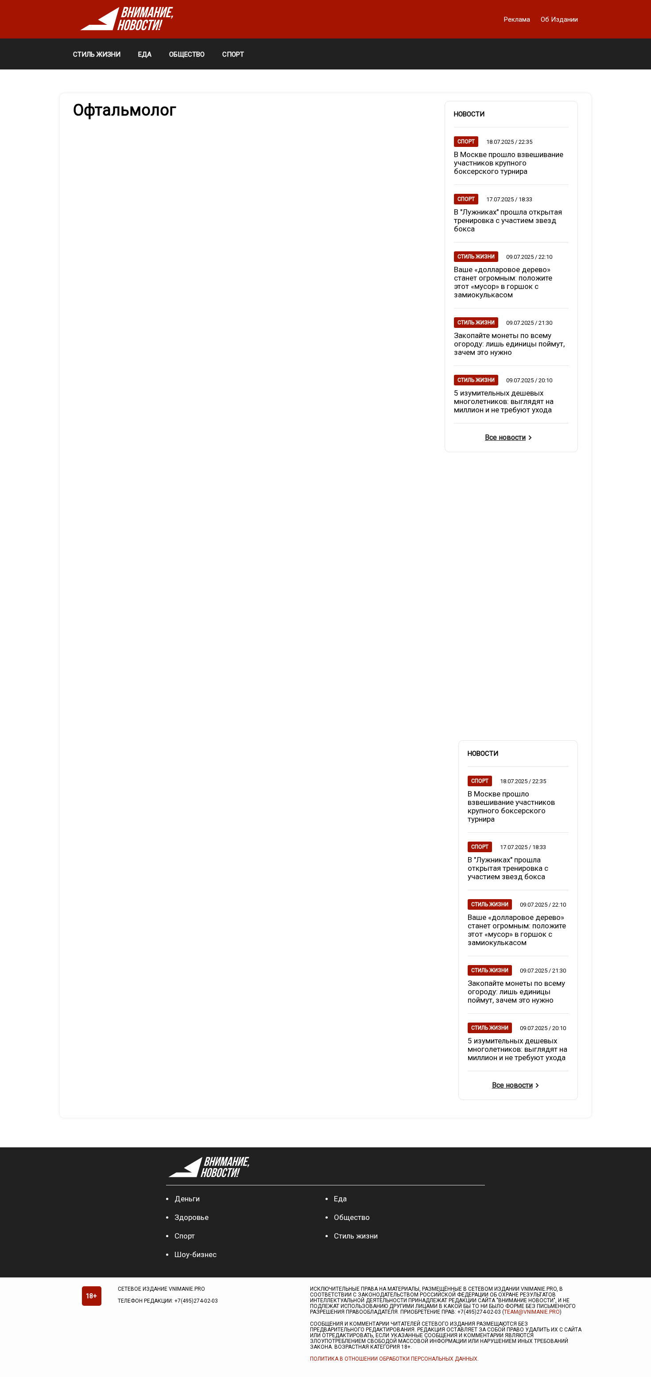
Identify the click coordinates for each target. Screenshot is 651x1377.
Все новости (505, 437)
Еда (340, 1198)
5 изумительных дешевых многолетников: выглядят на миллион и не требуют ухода (504, 401)
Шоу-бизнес (195, 1254)
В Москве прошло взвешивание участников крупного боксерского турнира (508, 163)
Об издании (559, 19)
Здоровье (191, 1217)
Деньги (187, 1198)
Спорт (184, 1235)
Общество (352, 1217)
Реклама (518, 19)
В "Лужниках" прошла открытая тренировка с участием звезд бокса (508, 220)
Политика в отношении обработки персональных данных (393, 1359)
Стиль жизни (356, 1235)
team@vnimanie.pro (532, 1312)
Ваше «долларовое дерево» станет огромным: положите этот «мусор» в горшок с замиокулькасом (503, 282)
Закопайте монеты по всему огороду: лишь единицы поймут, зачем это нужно (509, 344)
